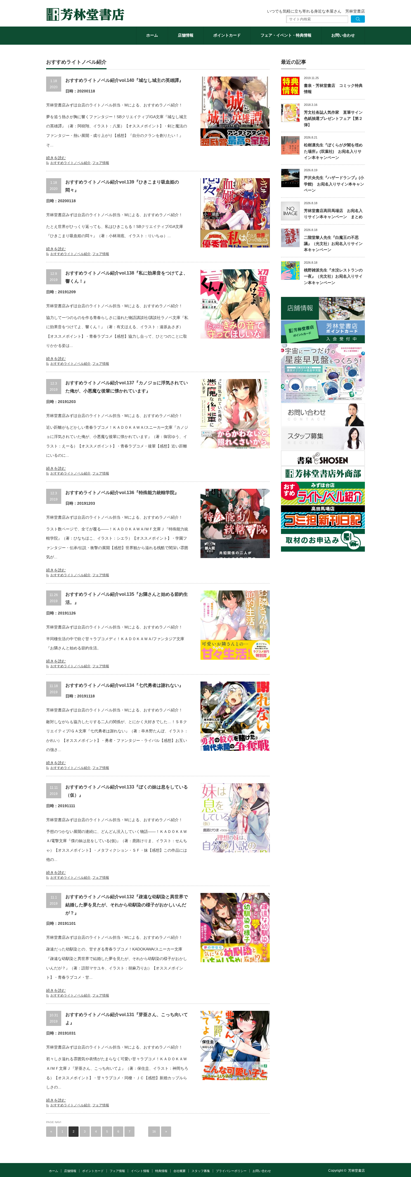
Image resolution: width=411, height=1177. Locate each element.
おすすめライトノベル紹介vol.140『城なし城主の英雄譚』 (124, 80)
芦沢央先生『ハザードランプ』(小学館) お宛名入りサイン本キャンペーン (334, 183)
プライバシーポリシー (231, 1171)
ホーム (152, 35)
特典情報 (161, 1171)
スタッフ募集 (201, 1171)
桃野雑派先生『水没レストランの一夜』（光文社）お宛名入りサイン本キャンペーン (333, 276)
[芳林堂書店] (85, 14)
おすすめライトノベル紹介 (70, 163)
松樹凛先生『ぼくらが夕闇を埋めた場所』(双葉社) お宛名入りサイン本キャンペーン (333, 151)
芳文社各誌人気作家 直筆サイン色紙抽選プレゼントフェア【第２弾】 (333, 118)
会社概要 (179, 1171)
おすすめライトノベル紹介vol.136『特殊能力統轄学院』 (122, 492)
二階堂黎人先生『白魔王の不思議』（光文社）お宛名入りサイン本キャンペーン (333, 243)
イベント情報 (140, 1171)
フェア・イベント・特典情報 (286, 35)
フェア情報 (100, 163)
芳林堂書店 (356, 1171)
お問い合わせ (343, 35)
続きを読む (56, 158)
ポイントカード (227, 35)
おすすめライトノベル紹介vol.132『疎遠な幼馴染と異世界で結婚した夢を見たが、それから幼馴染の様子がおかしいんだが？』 (126, 904)
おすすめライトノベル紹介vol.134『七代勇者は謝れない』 (124, 685)
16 (154, 1131)
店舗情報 (185, 35)
